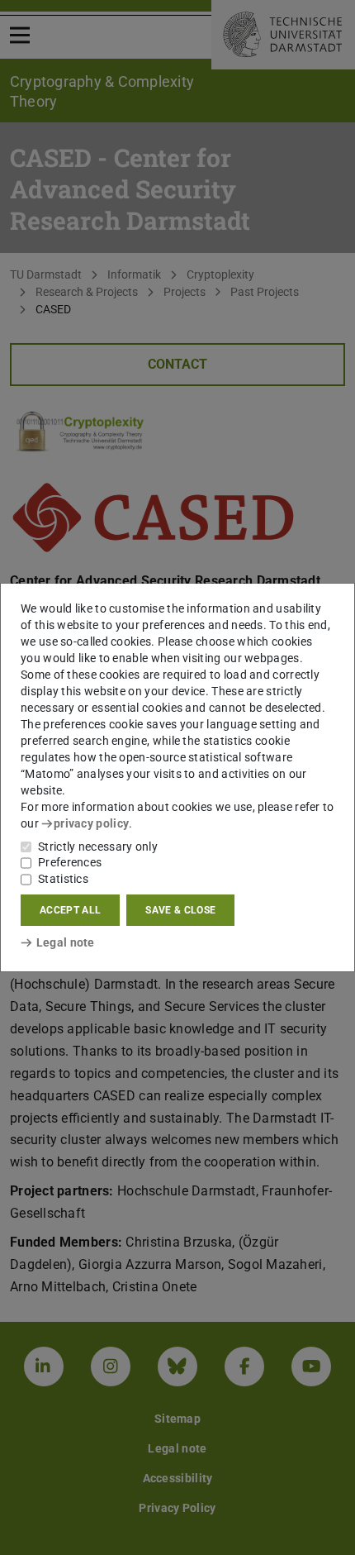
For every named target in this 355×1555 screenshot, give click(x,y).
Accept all (70, 910)
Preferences (70, 862)
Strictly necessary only (98, 846)
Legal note (65, 942)
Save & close (180, 910)
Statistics (63, 878)
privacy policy (91, 823)
